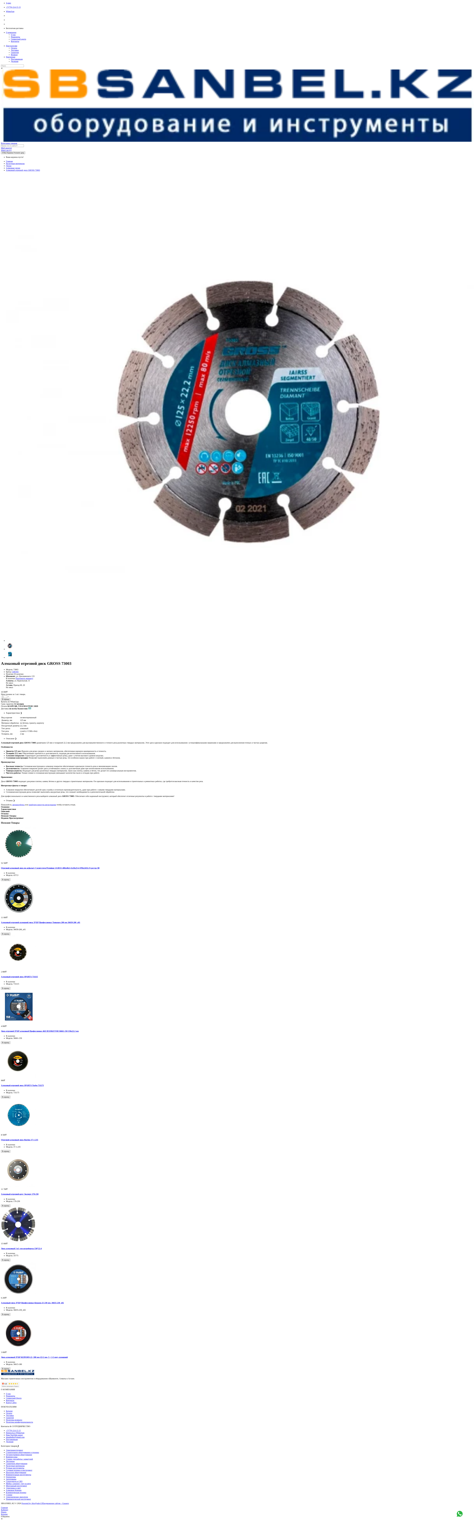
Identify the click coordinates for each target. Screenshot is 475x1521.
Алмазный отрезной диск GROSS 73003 (23, 170)
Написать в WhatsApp (15, 1433)
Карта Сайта (11, 1403)
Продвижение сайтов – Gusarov (55, 1503)
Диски (8, 166)
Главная (9, 161)
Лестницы (10, 1461)
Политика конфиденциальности (19, 1422)
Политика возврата (14, 1420)
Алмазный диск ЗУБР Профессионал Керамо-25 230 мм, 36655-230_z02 (32, 1303)
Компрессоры (11, 1457)
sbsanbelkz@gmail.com (15, 1437)
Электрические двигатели (17, 1497)
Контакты (15, 41)
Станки (9, 1495)
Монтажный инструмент (16, 1486)
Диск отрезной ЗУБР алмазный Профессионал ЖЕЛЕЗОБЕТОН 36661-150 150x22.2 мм (40, 1031)
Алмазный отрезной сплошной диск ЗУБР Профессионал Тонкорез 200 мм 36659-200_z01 (40, 922)
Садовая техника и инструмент (19, 1470)
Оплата (14, 48)
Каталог (9, 1411)
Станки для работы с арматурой (19, 1459)
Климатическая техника (16, 1492)
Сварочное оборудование (16, 1464)
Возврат (14, 55)
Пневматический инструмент (18, 1499)
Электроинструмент (14, 1450)
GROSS (15, 672)
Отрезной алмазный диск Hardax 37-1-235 (19, 1140)
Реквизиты (15, 37)
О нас (13, 35)
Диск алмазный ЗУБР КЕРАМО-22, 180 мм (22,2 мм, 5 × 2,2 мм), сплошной (34, 1357)
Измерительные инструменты (18, 1475)
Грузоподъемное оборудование (19, 1455)
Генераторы (11, 1477)
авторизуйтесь (18, 805)
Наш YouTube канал (14, 1435)
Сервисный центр (18, 39)
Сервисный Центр (14, 1398)
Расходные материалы (15, 163)
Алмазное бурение (14, 1490)
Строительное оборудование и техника (22, 1452)
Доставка (15, 50)
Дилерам (14, 61)
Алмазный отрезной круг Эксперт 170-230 (19, 1194)
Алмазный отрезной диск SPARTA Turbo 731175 (22, 1085)
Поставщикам (17, 59)
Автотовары (11, 1479)
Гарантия (15, 52)
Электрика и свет (13, 1488)
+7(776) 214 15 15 (13, 1430)
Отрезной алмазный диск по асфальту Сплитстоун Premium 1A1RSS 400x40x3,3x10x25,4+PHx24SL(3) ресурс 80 (50, 868)
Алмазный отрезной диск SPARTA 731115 (19, 977)
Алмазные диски (13, 168)
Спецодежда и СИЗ (14, 1481)
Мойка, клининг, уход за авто (18, 1484)
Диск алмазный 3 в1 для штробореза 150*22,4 (21, 1248)
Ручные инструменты (15, 1468)
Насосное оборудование (16, 1472)
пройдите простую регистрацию (42, 805)
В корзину (5, 699)
